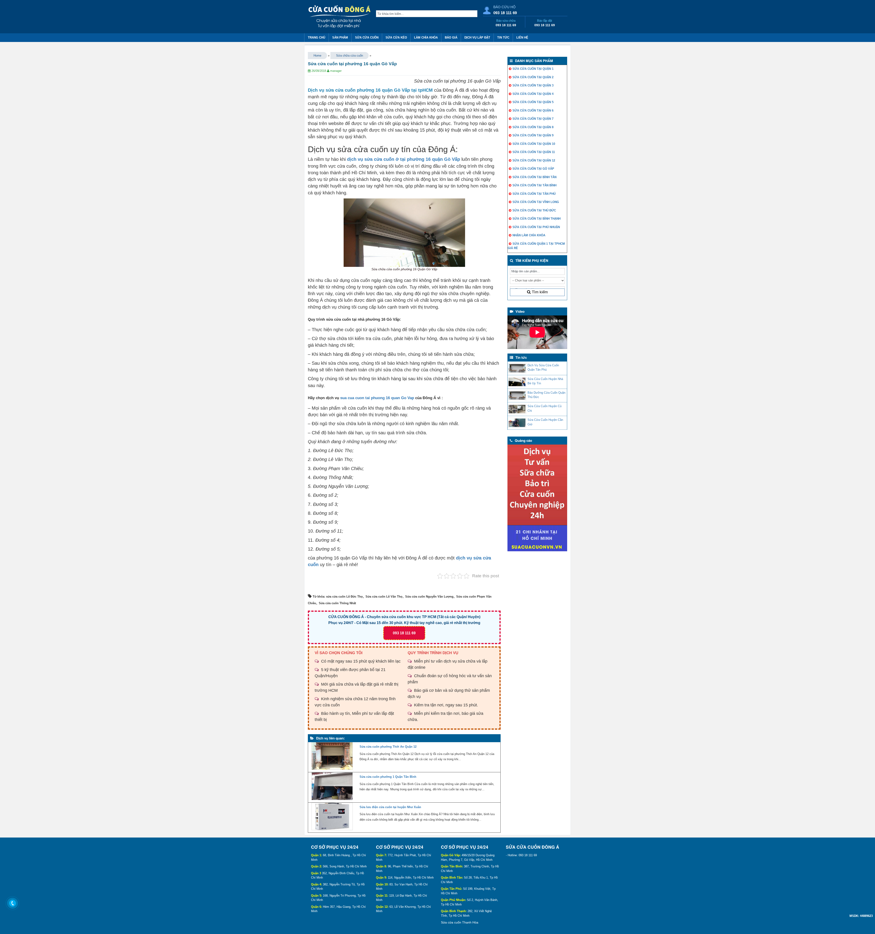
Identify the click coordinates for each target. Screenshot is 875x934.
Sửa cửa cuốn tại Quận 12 (533, 160)
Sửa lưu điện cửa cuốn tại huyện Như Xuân (390, 807)
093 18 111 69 (505, 13)
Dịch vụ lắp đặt (477, 37)
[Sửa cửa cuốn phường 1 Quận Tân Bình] (332, 787)
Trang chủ (316, 37)
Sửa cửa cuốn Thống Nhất (337, 603)
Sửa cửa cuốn (366, 37)
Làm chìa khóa (426, 37)
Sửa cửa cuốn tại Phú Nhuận (536, 227)
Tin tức (503, 37)
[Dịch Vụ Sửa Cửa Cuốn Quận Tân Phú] (517, 368)
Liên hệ (522, 37)
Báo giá (451, 37)
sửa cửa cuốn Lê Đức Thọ (344, 596)
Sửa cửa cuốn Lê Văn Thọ (383, 596)
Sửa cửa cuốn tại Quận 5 (532, 102)
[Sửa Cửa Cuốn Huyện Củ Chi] (517, 409)
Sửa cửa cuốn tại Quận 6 (532, 110)
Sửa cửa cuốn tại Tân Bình (534, 185)
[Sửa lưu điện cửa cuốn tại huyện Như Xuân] (332, 818)
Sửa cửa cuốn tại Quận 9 (532, 135)
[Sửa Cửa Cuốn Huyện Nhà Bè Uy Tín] (517, 382)
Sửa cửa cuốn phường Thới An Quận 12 (388, 746)
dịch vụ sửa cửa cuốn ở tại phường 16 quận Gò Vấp (403, 159)
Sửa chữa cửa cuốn (349, 55)
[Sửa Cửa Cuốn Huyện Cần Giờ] (517, 423)
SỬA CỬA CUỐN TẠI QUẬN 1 (532, 68)
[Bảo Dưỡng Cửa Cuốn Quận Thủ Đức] (517, 395)
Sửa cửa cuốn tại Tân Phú (534, 193)
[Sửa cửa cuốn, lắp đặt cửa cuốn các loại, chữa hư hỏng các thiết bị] (340, 17)
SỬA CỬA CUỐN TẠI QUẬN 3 (532, 85)
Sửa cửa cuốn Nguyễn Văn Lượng (429, 596)
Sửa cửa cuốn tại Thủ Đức (534, 210)
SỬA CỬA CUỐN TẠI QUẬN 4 (532, 94)
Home (317, 55)
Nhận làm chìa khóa (528, 235)
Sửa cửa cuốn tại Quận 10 (533, 144)
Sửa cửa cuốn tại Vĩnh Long (535, 202)
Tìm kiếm (539, 292)
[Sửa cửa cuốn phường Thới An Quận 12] (332, 757)
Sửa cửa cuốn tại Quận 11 (533, 152)
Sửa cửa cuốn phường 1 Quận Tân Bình (388, 776)
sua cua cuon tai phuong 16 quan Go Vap (377, 398)
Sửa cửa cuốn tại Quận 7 (532, 118)
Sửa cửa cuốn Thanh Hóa (459, 922)
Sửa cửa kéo (396, 37)
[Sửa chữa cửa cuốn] (537, 498)
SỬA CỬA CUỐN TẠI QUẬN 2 (532, 77)
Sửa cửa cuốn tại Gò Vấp (533, 168)
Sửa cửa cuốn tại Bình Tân (534, 177)
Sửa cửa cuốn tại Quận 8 (532, 127)
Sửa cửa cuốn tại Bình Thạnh (536, 218)
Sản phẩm (340, 37)
